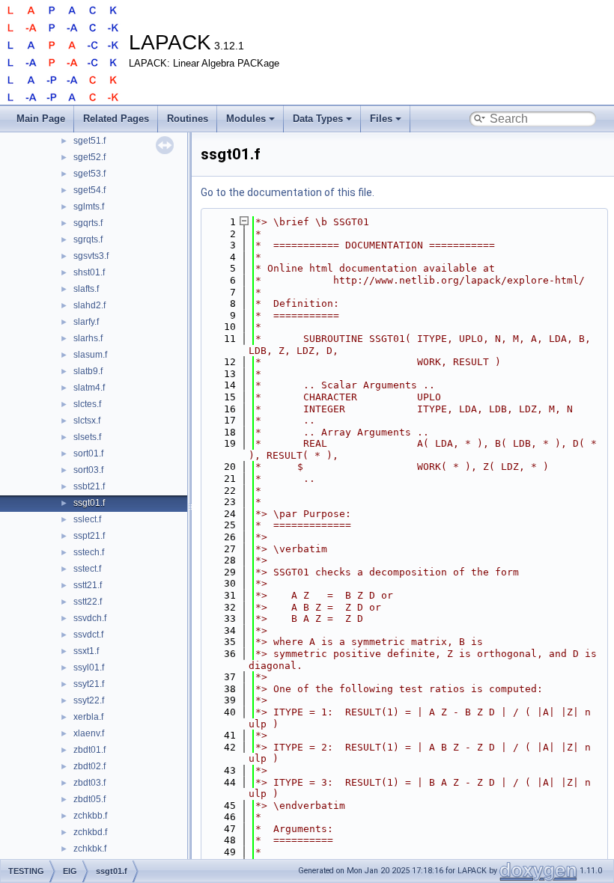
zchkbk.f (89, 848)
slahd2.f (89, 305)
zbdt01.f (89, 750)
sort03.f (88, 470)
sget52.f (89, 157)
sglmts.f (88, 206)
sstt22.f (87, 601)
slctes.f (87, 404)
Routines (187, 118)
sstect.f (87, 568)
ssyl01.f (88, 667)
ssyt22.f (88, 700)
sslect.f (87, 519)
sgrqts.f (88, 239)
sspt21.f (89, 536)
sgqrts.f (88, 223)
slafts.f (86, 289)
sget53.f (89, 173)
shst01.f (89, 272)
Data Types (318, 118)
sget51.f (89, 140)
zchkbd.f (90, 832)
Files (381, 118)
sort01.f (88, 453)
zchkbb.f (90, 815)
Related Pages (116, 118)
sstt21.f (87, 585)
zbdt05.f (89, 799)
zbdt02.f (89, 766)
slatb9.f (88, 371)
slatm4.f (89, 387)
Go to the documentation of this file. (287, 192)
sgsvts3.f (91, 256)
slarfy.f (86, 322)
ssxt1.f (86, 651)
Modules (246, 118)
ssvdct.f (88, 634)
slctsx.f (86, 420)
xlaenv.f (88, 733)
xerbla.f (88, 717)
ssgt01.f (89, 503)
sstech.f (88, 552)
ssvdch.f (89, 618)
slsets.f (87, 437)
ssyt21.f (88, 684)
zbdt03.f (89, 782)
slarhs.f (88, 338)
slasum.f (90, 354)
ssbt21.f (89, 486)
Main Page (40, 118)
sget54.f (89, 190)
